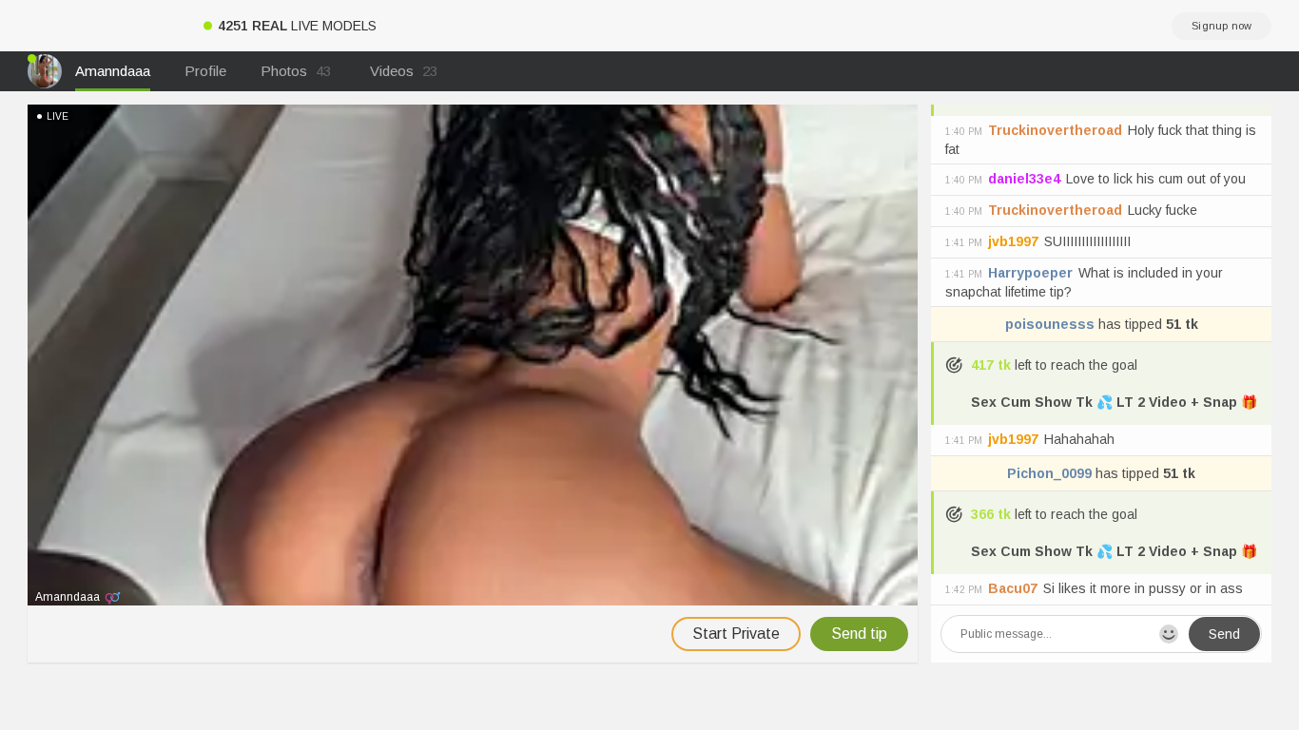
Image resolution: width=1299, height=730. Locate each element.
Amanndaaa (112, 71)
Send (1224, 634)
